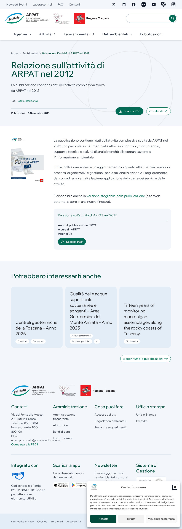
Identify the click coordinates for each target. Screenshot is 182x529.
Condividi (156, 111)
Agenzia (20, 34)
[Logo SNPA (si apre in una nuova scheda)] (61, 18)
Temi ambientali (77, 34)
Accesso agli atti (105, 414)
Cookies (42, 521)
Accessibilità (73, 521)
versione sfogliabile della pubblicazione (116, 196)
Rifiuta (131, 518)
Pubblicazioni (151, 34)
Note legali (56, 521)
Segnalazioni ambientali (110, 421)
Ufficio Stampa (146, 414)
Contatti (74, 4)
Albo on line (60, 425)
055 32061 (31, 423)
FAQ (60, 4)
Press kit (141, 421)
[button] (175, 487)
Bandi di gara (61, 431)
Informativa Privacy (22, 521)
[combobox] (147, 18)
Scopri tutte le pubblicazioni (143, 358)
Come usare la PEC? (24, 444)
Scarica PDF (133, 112)
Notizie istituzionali (27, 100)
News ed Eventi (16, 4)
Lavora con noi (42, 4)
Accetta (103, 518)
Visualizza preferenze (161, 518)
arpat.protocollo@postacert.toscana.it (36, 440)
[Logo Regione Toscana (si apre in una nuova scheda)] (92, 18)
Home (14, 53)
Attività (45, 34)
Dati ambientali (115, 34)
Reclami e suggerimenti (110, 427)
